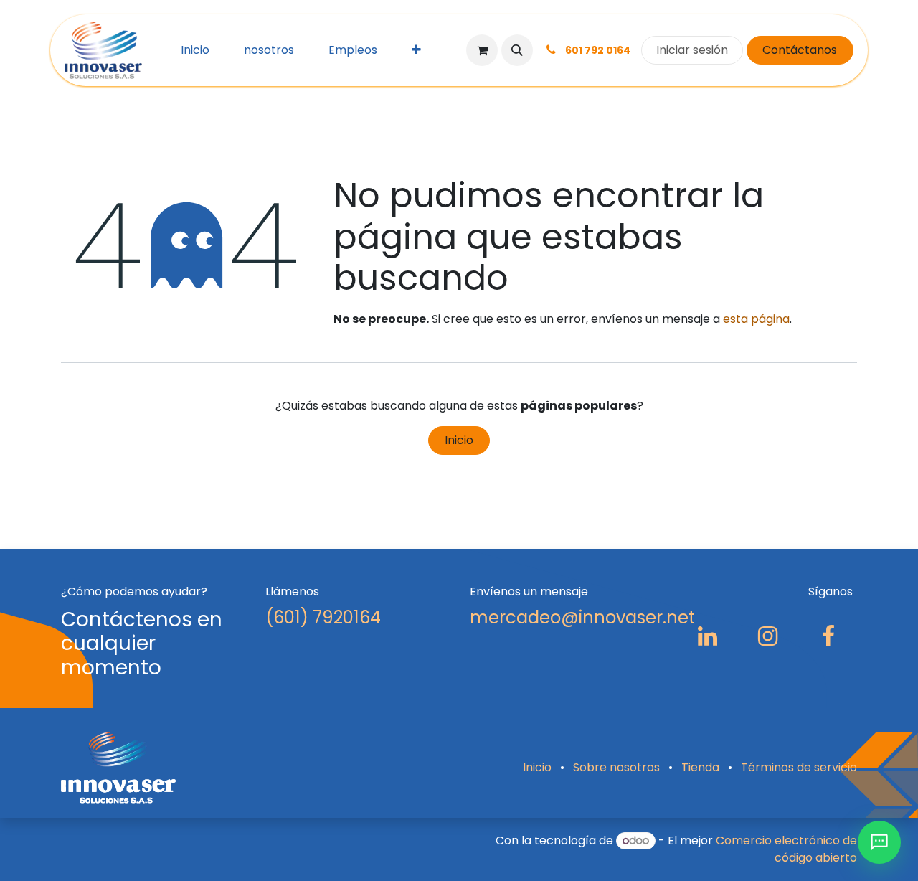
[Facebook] (828, 636)
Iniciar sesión (692, 50)
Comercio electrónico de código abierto (786, 849)
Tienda (700, 767)
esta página (756, 319)
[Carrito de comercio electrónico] (482, 50)
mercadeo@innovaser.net (582, 617)
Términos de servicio (799, 767)
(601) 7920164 (323, 617)
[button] (517, 50)
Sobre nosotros (616, 767)
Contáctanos (799, 50)
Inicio (459, 440)
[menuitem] (195, 50)
